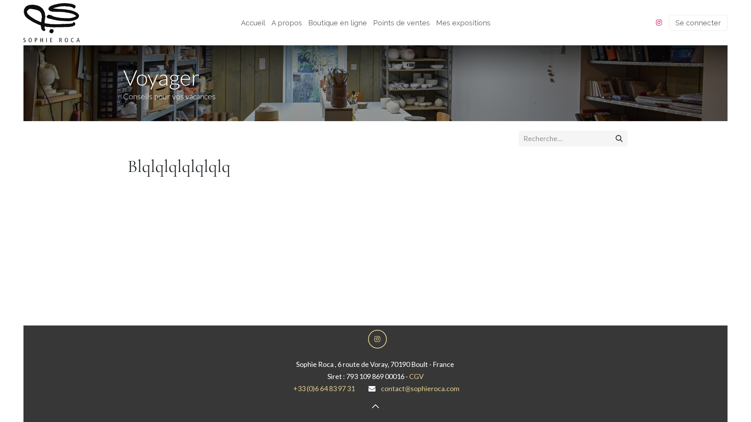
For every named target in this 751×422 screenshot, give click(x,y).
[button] (375, 406)
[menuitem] (253, 22)
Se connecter (698, 23)
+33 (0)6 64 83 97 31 (324, 388)
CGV (416, 376)
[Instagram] (659, 23)
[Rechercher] (619, 139)
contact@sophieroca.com (420, 388)
